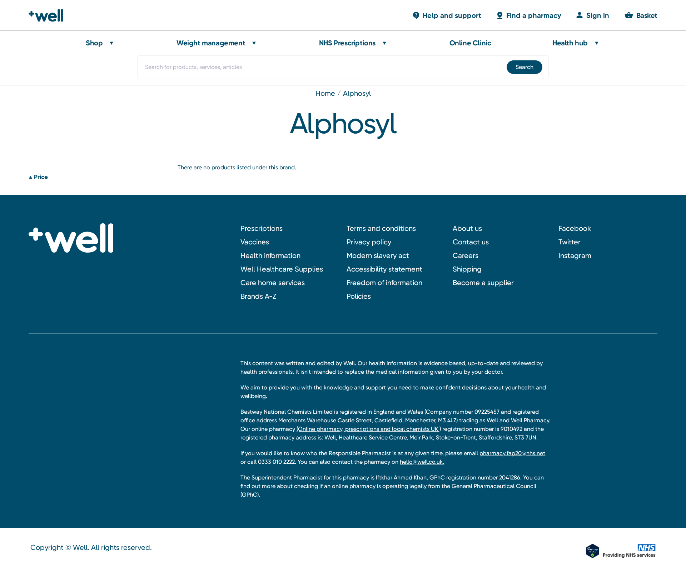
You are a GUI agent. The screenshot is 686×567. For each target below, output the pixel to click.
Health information (270, 255)
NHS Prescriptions (347, 42)
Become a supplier (483, 282)
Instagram (574, 255)
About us (467, 228)
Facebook (574, 228)
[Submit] (524, 67)
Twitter (569, 242)
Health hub (570, 42)
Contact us (471, 242)
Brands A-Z (258, 296)
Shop (94, 42)
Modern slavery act (378, 255)
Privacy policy (369, 242)
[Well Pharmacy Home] (49, 15)
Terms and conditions (381, 228)
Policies (359, 296)
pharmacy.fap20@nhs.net (512, 453)
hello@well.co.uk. (422, 461)
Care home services (272, 282)
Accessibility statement (384, 269)
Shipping (467, 269)
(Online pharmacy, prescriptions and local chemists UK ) (369, 429)
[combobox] (343, 67)
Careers (465, 255)
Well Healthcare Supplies (281, 269)
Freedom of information (384, 282)
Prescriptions (261, 228)
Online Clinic (470, 42)
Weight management (211, 42)
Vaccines (254, 242)
